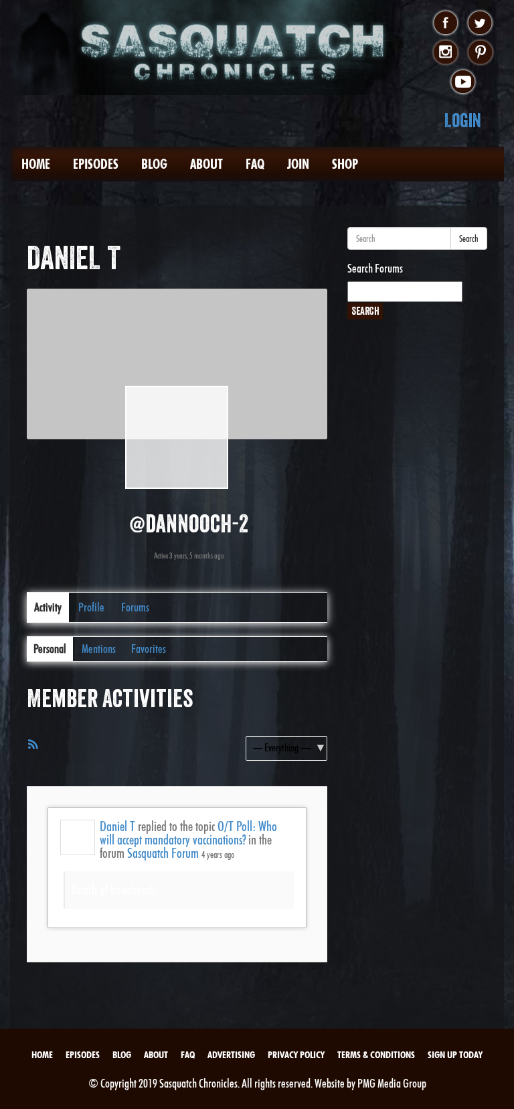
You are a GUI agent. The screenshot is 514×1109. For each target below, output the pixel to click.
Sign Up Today (455, 1055)
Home (35, 164)
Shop (345, 164)
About (206, 164)
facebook (445, 23)
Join (298, 164)
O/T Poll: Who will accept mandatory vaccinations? (188, 833)
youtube (462, 82)
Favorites (148, 649)
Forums (135, 607)
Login (462, 120)
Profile (91, 607)
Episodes (95, 164)
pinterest (480, 53)
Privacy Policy (296, 1055)
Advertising (231, 1055)
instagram (445, 53)
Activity (48, 607)
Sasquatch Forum (163, 853)
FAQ (255, 164)
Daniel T (117, 826)
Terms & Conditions (376, 1055)
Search (469, 238)
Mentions (99, 649)
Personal (49, 649)
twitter (480, 23)
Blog (154, 164)
